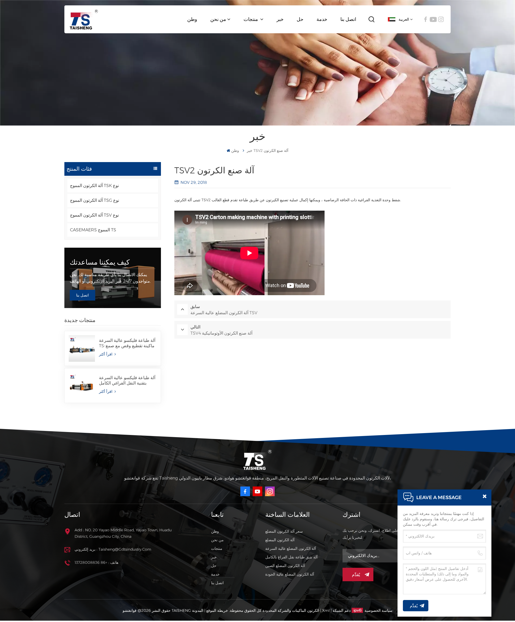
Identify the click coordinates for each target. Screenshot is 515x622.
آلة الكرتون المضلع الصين (285, 565)
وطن (192, 19)
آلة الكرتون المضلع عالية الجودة (289, 574)
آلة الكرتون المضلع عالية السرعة (290, 548)
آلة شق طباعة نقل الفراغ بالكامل (291, 557)
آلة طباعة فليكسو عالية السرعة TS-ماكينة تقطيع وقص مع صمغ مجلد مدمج (127, 343)
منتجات (251, 19)
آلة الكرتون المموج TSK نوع (94, 185)
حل (300, 19)
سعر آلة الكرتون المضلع (284, 531)
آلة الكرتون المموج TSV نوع (94, 215)
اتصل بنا (348, 19)
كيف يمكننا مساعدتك (100, 262)
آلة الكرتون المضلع (280, 539)
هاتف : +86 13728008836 (96, 562)
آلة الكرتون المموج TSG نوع (94, 200)
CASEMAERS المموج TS (93, 229)
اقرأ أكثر (106, 354)
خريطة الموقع (216, 610)
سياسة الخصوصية (378, 610)
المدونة (197, 610)
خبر (280, 19)
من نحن (218, 19)
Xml (326, 610)
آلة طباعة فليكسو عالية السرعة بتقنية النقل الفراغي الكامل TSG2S (127, 380)
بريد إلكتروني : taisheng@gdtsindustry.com (113, 549)
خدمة (322, 19)
